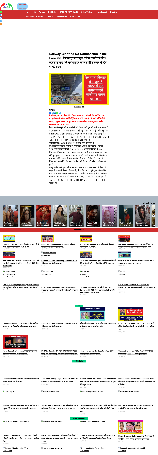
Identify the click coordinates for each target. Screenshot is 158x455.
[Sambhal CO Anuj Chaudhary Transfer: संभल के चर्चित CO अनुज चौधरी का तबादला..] (48, 255)
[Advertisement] (79, 32)
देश (83, 107)
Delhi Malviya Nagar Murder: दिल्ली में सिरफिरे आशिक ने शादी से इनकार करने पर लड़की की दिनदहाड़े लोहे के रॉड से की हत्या (98, 407)
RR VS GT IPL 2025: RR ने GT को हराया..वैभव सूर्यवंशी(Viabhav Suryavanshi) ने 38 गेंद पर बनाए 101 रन (136, 287)
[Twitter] (53, 113)
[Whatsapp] (57, 113)
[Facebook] (50, 113)
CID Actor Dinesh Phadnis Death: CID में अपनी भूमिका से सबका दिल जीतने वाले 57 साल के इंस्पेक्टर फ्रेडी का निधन (21, 437)
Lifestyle (77, 107)
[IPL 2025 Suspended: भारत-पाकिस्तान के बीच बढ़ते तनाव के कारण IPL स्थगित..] (86, 239)
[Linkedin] (55, 113)
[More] (1, 24)
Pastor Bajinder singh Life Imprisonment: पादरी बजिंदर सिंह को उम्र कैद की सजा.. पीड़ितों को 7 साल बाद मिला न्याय (136, 326)
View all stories (149, 203)
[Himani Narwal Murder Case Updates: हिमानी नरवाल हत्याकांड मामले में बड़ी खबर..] (95, 342)
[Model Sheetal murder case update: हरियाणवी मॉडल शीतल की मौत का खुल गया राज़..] (47, 239)
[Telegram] (60, 113)
